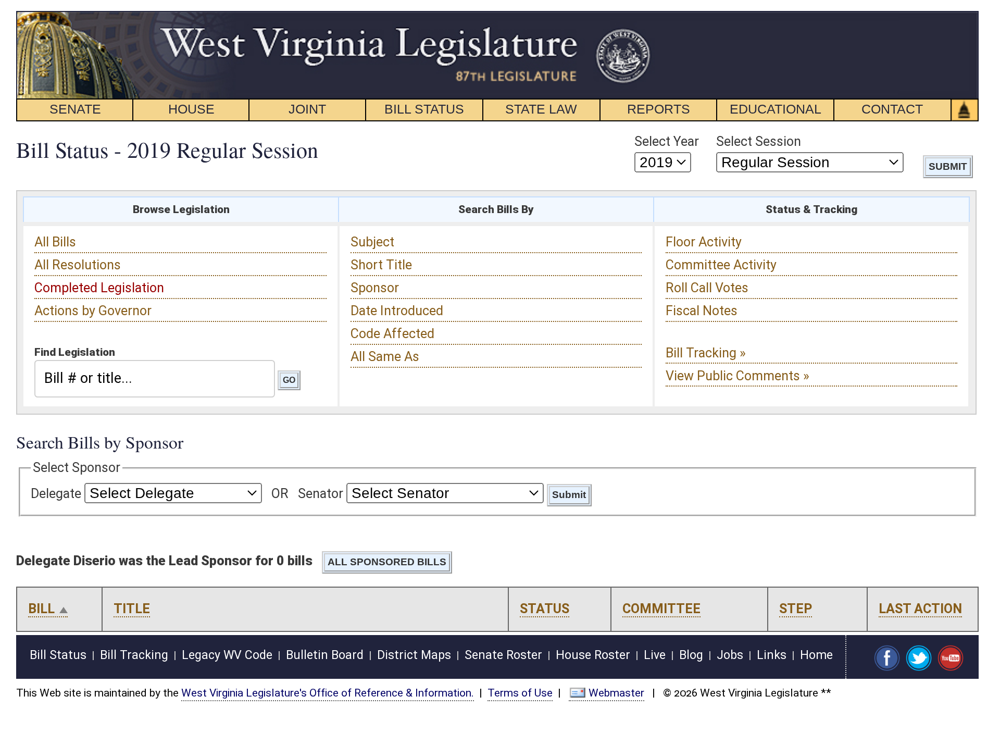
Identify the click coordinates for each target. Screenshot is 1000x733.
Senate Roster (503, 655)
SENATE (75, 109)
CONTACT (892, 109)
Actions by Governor (93, 310)
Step (795, 608)
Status (544, 608)
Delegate (56, 493)
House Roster (593, 655)
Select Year (666, 141)
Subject (372, 242)
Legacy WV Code (227, 655)
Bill (41, 608)
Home (816, 655)
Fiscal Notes (702, 310)
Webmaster (616, 693)
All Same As (385, 356)
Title (132, 608)
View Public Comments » (737, 375)
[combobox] (154, 379)
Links (771, 655)
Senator (320, 493)
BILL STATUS (424, 109)
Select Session (758, 141)
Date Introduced (397, 310)
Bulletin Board (325, 655)
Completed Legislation (99, 287)
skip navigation (633, 17)
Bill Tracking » (706, 353)
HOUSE (191, 109)
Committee (661, 608)
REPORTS (658, 109)
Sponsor (375, 287)
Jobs (730, 655)
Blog (691, 655)
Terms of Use (520, 693)
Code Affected (392, 333)
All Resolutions (77, 264)
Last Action (920, 608)
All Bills (55, 242)
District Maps (414, 655)
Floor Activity (704, 242)
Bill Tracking (134, 655)
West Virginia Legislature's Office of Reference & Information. (327, 693)
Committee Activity (721, 264)
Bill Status (58, 655)
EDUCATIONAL (775, 109)
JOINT (307, 109)
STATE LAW (541, 109)
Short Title (381, 264)
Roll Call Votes (707, 287)
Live (655, 655)
